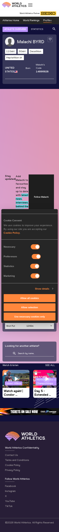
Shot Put (10, 326)
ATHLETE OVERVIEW (15, 29)
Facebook (10, 486)
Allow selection (29, 307)
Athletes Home (11, 20)
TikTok (8, 506)
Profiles (47, 20)
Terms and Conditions (17, 460)
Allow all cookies (29, 298)
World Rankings (31, 20)
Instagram (10, 491)
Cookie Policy (12, 232)
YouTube (10, 501)
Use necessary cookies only (29, 316)
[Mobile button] (30, 5)
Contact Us (11, 455)
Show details (42, 288)
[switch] (36, 256)
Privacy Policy (12, 470)
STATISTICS (37, 29)
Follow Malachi (41, 197)
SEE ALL (50, 365)
